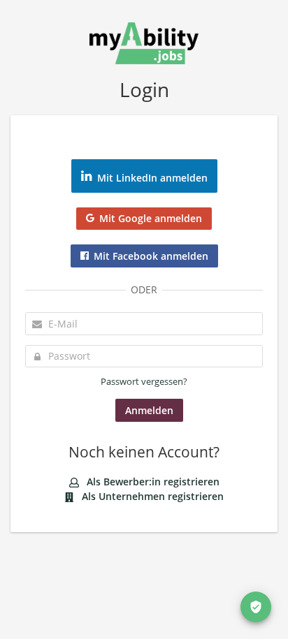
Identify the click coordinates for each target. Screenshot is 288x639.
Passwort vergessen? (144, 382)
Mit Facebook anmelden (151, 256)
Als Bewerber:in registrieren (151, 482)
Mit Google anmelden (150, 218)
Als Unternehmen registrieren (151, 496)
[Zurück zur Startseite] (144, 41)
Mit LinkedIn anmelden (152, 177)
